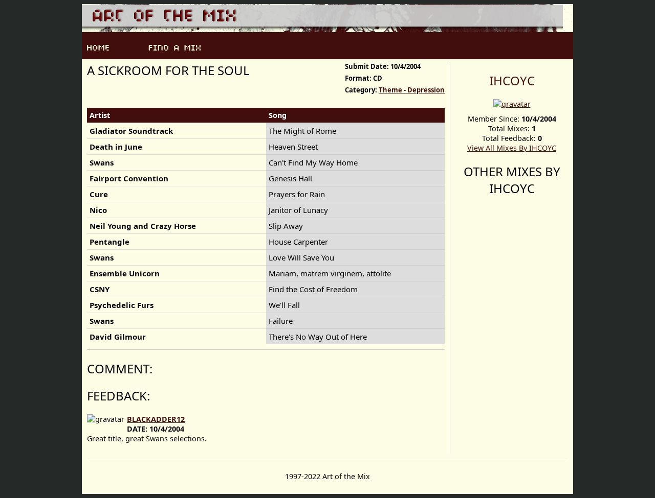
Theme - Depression (412, 89)
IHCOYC (512, 80)
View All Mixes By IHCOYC (511, 148)
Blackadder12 (156, 419)
